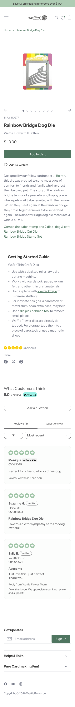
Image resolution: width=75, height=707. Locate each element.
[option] (37, 71)
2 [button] (27, 111)
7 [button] (47, 111)
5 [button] (39, 111)
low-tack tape (47, 291)
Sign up (61, 639)
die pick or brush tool (34, 311)
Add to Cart (37, 154)
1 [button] (23, 111)
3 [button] (31, 111)
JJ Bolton (59, 176)
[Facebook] (5, 684)
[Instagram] (21, 684)
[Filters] (13, 435)
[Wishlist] (62, 18)
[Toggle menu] (6, 18)
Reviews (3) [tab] (20, 423)
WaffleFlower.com (37, 693)
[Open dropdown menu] (66, 656)
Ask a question (37, 408)
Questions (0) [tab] (54, 423)
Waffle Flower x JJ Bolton (21, 133)
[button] (13, 348)
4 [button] (35, 111)
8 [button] (51, 111)
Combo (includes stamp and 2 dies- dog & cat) (37, 227)
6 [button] (43, 111)
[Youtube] (13, 684)
